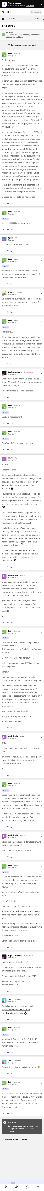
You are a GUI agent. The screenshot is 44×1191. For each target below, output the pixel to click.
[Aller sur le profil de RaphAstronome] (4, 373)
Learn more (4, 4)
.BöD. (10, 999)
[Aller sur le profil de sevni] (4, 459)
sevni (10, 458)
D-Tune (11, 292)
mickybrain (13, 575)
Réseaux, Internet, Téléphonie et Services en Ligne (23, 36)
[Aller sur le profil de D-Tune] (4, 293)
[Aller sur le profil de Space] (4, 239)
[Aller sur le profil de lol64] (3, 34)
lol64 (11, 32)
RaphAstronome (15, 372)
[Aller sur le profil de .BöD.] (4, 1000)
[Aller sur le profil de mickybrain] (4, 576)
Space (10, 238)
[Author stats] (41, 54)
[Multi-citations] (3, 203)
